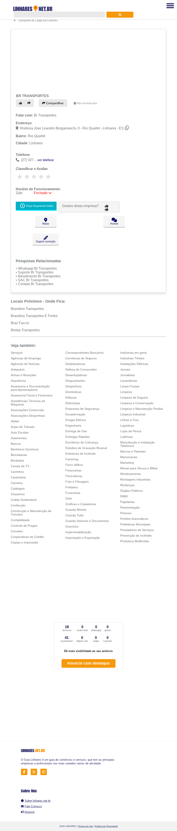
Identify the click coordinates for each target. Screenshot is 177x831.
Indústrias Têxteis (132, 358)
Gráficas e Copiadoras (80, 504)
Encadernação (75, 414)
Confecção (18, 505)
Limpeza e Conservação (136, 403)
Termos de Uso (85, 826)
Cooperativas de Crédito (27, 537)
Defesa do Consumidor (81, 369)
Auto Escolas (19, 432)
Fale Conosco (33, 806)
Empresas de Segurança (82, 408)
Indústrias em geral (133, 352)
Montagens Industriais (135, 479)
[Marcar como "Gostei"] (21, 103)
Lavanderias (128, 380)
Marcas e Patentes (133, 451)
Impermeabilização (78, 532)
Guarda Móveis (75, 509)
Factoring (71, 459)
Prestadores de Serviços (137, 530)
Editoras (71, 397)
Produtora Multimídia (134, 541)
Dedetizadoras (75, 364)
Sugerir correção (45, 241)
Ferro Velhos (74, 465)
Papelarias (127, 502)
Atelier (15, 421)
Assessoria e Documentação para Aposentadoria (30, 388)
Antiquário (18, 369)
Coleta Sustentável (23, 499)
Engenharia (73, 425)
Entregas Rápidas (77, 436)
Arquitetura (18, 380)
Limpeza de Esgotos (134, 397)
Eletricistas (72, 403)
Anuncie (29, 812)
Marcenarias (128, 457)
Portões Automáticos (134, 518)
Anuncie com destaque (88, 663)
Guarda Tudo (74, 515)
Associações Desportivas (28, 415)
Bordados (17, 460)
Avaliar (114, 223)
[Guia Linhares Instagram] (44, 772)
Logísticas (127, 425)
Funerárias (72, 493)
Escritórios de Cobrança (81, 442)
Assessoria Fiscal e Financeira (31, 395)
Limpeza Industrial (132, 414)
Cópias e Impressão (24, 542)
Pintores (125, 513)
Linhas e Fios (129, 420)
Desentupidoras (76, 375)
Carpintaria (18, 477)
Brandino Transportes (27, 309)
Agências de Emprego (26, 358)
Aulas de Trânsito (23, 427)
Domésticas (73, 392)
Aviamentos (19, 438)
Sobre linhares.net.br (38, 800)
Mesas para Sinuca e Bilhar (139, 468)
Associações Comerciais (27, 410)
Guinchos (71, 526)
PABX (124, 496)
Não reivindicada (87, 103)
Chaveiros (18, 494)
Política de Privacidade (106, 826)
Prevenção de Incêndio (136, 535)
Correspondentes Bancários (84, 352)
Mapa (45, 223)
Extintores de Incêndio (80, 453)
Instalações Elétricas (134, 364)
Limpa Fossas (129, 386)
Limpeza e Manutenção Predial (141, 408)
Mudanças (127, 485)
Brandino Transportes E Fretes (34, 316)
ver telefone (45, 160)
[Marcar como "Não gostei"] (29, 103)
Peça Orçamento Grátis (39, 205)
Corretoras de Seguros (81, 358)
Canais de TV (20, 466)
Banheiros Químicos (24, 449)
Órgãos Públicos (131, 490)
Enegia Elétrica (75, 420)
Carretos (17, 483)
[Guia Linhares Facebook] (25, 772)
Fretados (71, 487)
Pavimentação (130, 507)
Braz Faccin (20, 323)
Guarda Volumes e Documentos (87, 521)
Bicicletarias (19, 455)
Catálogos (18, 488)
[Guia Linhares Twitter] (35, 772)
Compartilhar (54, 103)
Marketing (127, 462)
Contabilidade (20, 520)
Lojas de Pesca (130, 431)
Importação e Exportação (82, 537)
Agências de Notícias (25, 364)
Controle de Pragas (24, 525)
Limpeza (126, 392)
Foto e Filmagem (77, 481)
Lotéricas (126, 436)
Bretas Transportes (25, 330)
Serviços (16, 352)
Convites (17, 531)
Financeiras (73, 470)
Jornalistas (127, 375)
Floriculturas (73, 476)
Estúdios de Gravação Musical (86, 448)
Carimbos (17, 471)
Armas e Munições (23, 375)
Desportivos (73, 386)
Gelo (68, 498)
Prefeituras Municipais (135, 524)
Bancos (16, 443)
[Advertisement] (87, 61)
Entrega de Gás (76, 431)
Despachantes (75, 380)
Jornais (125, 369)
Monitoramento (130, 474)
